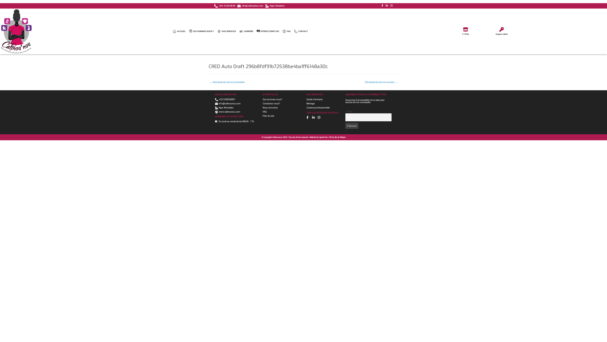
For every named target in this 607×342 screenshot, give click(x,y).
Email (349, 111)
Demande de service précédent (227, 81)
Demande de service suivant (381, 81)
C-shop (465, 34)
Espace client (502, 34)
